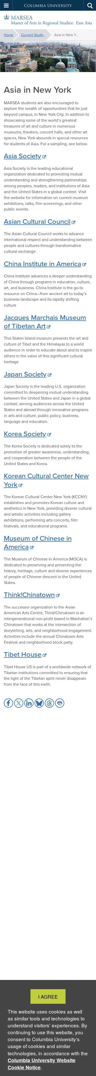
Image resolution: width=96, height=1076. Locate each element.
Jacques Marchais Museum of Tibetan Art (45, 321)
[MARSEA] (48, 20)
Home (8, 34)
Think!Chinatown (29, 594)
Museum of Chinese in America (38, 542)
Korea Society (25, 433)
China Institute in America (42, 263)
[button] (6, 5)
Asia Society (22, 156)
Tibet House (22, 654)
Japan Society (25, 374)
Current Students (34, 34)
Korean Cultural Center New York (46, 480)
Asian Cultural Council (37, 221)
